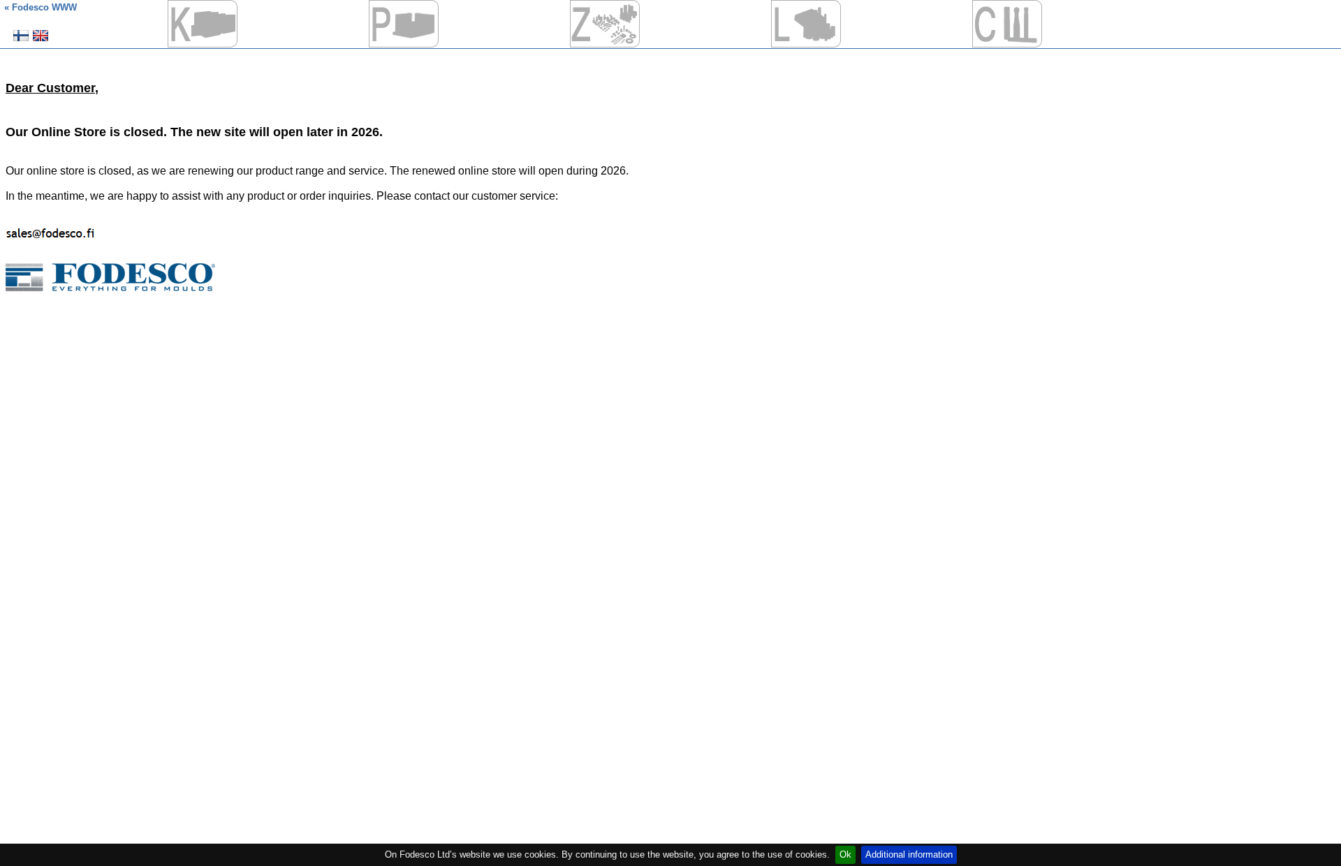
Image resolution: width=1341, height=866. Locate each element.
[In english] (40, 41)
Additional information (909, 854)
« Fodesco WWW (40, 7)
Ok (845, 854)
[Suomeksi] (21, 41)
